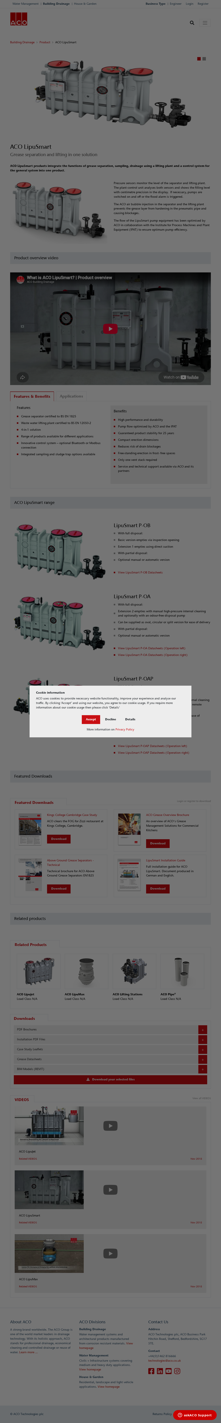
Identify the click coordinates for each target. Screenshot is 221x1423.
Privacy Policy (124, 729)
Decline (110, 719)
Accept (91, 719)
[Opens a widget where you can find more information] (195, 1415)
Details (130, 719)
